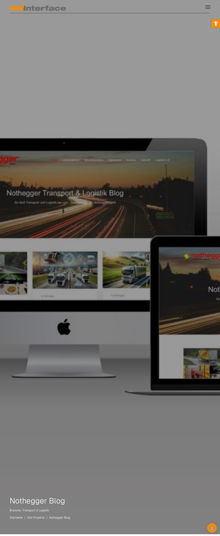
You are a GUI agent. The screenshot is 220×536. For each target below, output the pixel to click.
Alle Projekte (36, 517)
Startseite (16, 517)
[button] (216, 23)
